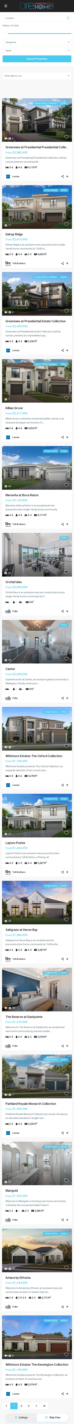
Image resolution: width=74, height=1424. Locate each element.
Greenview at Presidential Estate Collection (36, 321)
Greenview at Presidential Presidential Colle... (37, 147)
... (40, 161)
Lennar (15, 176)
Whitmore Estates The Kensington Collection (37, 1364)
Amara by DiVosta (18, 1277)
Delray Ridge (14, 234)
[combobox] (37, 50)
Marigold (12, 1190)
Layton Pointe (15, 843)
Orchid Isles (14, 582)
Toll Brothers (18, 263)
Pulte (15, 611)
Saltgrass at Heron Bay (22, 930)
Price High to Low (13, 76)
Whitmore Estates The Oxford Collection (34, 756)
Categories (10, 42)
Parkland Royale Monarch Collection (31, 1104)
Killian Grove (14, 408)
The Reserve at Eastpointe (24, 1017)
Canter (10, 669)
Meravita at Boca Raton (22, 495)
